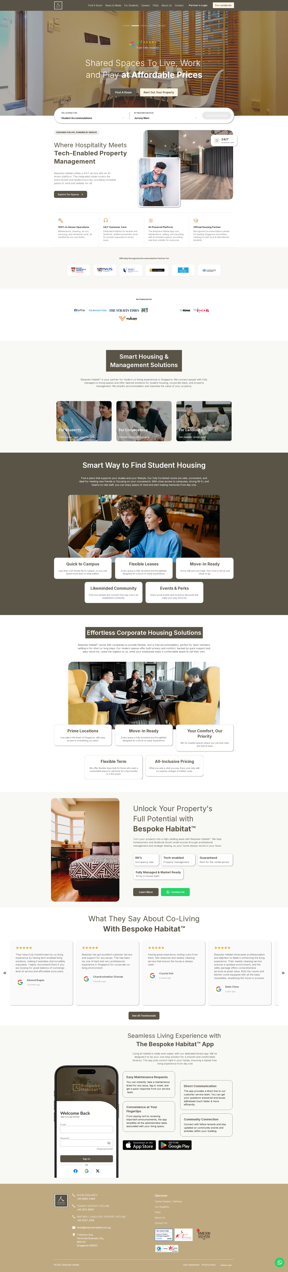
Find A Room (123, 92)
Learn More (146, 892)
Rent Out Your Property (159, 92)
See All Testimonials (144, 1015)
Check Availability (216, 115)
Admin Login (226, 1265)
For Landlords (223, 5)
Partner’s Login (198, 5)
